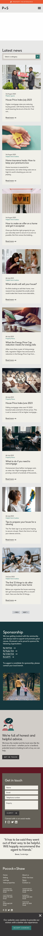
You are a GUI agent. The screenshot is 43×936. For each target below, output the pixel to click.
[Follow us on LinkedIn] (16, 822)
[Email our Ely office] (4, 905)
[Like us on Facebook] (5, 822)
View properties (9, 883)
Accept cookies (21, 928)
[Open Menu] (39, 8)
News (24, 880)
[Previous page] (16, 612)
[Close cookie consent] (40, 915)
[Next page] (26, 612)
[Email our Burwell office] (24, 898)
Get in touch (11, 757)
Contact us (26, 883)
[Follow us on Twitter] (12, 822)
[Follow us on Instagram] (9, 822)
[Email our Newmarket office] (24, 892)
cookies (23, 920)
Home (5, 875)
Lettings (6, 880)
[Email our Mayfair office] (24, 905)
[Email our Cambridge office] (4, 892)
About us (25, 875)
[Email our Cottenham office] (4, 898)
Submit (10, 813)
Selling (5, 878)
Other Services (27, 878)
